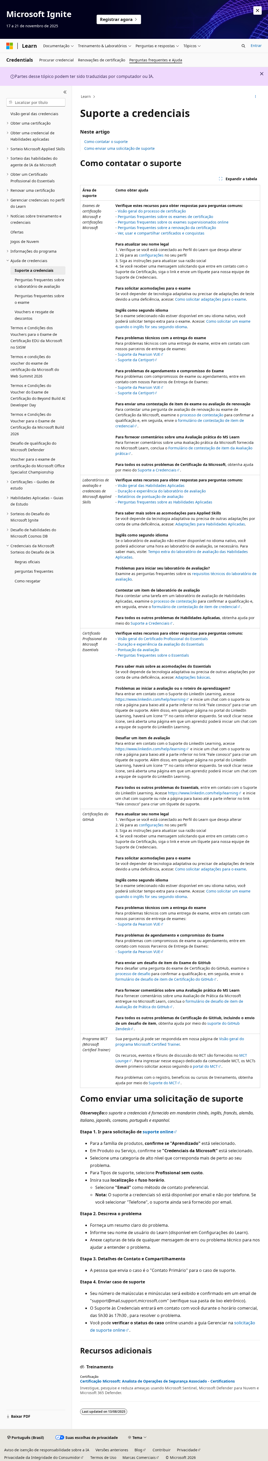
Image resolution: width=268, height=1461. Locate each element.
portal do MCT (205, 1066)
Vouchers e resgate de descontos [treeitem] (34, 315)
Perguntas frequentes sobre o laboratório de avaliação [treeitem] (39, 283)
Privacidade (187, 1449)
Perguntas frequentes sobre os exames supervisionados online (173, 222)
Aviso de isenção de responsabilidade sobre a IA (46, 1449)
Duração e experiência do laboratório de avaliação (162, 490)
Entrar (256, 45)
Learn (86, 96)
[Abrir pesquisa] (243, 46)
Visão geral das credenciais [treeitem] (34, 113)
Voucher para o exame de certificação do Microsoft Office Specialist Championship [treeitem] (37, 466)
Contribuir (162, 1449)
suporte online (158, 1132)
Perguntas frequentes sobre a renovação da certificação (167, 227)
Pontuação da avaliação (138, 649)
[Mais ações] (255, 97)
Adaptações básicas (192, 677)
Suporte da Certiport (136, 359)
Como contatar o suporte (106, 141)
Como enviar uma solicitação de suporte (119, 148)
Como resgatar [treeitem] (28, 580)
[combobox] (35, 102)
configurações (151, 255)
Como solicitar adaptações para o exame (210, 299)
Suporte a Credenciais (157, 469)
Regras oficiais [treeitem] (27, 561)
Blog (138, 1449)
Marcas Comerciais (139, 1457)
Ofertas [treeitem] (17, 232)
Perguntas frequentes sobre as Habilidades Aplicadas (165, 502)
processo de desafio (132, 973)
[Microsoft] (9, 45)
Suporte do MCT (163, 1082)
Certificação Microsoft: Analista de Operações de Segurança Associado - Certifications (157, 1381)
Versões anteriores (112, 1449)
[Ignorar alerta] (257, 10)
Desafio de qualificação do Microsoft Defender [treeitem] (33, 446)
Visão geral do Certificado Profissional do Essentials (163, 638)
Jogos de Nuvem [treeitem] (24, 241)
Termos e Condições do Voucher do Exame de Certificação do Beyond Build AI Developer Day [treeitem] (37, 395)
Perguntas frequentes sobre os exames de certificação (165, 216)
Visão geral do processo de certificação (152, 211)
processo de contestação (201, 414)
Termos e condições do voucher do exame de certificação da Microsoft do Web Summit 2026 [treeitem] (34, 366)
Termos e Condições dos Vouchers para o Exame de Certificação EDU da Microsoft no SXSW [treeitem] (36, 337)
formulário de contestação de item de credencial (194, 606)
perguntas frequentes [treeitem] (34, 571)
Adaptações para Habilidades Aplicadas (210, 524)
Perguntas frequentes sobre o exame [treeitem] (39, 299)
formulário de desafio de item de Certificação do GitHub (164, 979)
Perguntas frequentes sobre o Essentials (153, 655)
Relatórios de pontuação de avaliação (150, 496)
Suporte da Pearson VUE (139, 354)
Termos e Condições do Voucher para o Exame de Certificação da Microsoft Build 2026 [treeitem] (37, 424)
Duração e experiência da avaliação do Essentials (161, 644)
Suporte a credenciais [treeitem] (34, 270)
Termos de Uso (103, 1457)
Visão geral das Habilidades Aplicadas (151, 485)
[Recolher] (65, 92)
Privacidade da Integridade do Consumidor (42, 1457)
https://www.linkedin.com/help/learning (150, 699)
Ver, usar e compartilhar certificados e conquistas (161, 233)
